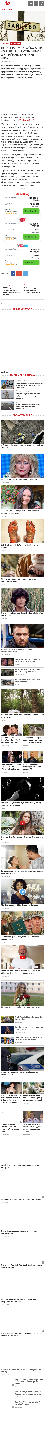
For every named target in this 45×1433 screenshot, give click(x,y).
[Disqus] (22, 343)
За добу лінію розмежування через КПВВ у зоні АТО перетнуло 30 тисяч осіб (29, 385)
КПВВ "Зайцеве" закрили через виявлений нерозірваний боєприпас (28, 406)
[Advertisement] (22, 228)
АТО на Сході (15, 44)
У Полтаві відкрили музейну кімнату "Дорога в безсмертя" (32, 290)
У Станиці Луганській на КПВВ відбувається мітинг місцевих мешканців (28, 396)
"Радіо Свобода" (26, 120)
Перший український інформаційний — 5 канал (7, 3)
